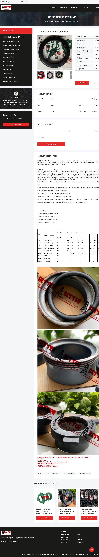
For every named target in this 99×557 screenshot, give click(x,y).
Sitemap (79, 539)
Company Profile (65, 534)
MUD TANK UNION (53, 473)
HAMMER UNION (85, 473)
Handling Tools (7, 69)
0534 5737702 (17, 119)
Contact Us (64, 542)
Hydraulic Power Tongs (10, 81)
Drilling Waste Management (11, 45)
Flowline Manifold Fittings (11, 49)
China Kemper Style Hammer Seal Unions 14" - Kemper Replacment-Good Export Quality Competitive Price (67, 511)
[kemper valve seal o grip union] (54, 52)
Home (46, 21)
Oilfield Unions (53, 21)
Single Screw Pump (9, 77)
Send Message (51, 144)
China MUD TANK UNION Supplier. (31, 554)
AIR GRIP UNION (69, 473)
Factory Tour (64, 537)
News (78, 534)
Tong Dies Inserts (8, 61)
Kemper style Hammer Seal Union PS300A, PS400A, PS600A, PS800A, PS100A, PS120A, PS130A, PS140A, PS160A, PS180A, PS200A (44, 511)
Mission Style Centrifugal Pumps (13, 37)
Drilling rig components (10, 53)
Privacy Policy (81, 542)
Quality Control (65, 539)
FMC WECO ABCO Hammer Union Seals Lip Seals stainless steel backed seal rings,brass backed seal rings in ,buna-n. (88, 511)
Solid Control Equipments (11, 41)
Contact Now (16, 124)
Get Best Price (82, 83)
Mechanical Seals (8, 57)
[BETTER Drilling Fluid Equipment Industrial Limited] (6, 7)
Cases (79, 537)
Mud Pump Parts (8, 65)
